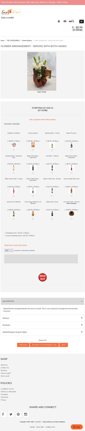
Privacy (3, 400)
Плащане (4, 394)
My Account (5, 376)
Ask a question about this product (43, 119)
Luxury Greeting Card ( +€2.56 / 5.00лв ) (20, 235)
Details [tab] (6, 318)
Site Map (32, 427)
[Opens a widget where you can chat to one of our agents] (77, 427)
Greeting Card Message (16, 245)
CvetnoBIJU (38, 421)
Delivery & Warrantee (8, 392)
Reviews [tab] (6, 325)
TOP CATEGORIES (13, 40)
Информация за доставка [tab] (15, 332)
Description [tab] (8, 301)
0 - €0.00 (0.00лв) (77, 28)
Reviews (4, 370)
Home (2, 40)
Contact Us (5, 368)
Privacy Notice (40, 427)
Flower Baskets (27, 40)
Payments (4, 397)
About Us (4, 365)
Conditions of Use (7, 389)
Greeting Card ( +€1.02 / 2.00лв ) (17, 233)
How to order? (6, 373)
